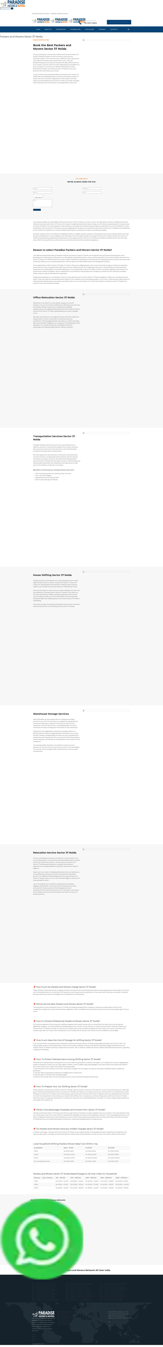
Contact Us (89, 1320)
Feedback (102, 29)
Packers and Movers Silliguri (45, 1298)
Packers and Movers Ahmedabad (47, 1300)
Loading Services (65, 1322)
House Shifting (64, 1324)
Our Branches (75, 29)
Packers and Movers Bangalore (47, 1290)
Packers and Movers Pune (45, 1292)
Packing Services (65, 1320)
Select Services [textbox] (39, 197)
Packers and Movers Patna (79, 1288)
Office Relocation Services (68, 1318)
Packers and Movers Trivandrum (115, 1288)
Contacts (113, 29)
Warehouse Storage (66, 1316)
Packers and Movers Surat (113, 1298)
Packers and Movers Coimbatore (115, 1290)
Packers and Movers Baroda (80, 1298)
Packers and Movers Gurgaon (80, 1292)
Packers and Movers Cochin (113, 1286)
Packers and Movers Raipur (45, 1296)
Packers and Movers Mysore (114, 1294)
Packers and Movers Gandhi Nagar (82, 1300)
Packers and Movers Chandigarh (81, 1294)
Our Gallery (89, 29)
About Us (48, 29)
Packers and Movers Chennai (46, 1284)
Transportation (64, 1314)
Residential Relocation (67, 1312)
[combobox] (38, 196)
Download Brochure (119, 22)
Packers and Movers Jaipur (45, 1288)
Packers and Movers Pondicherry (115, 1284)
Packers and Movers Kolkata (46, 1286)
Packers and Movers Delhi (79, 1286)
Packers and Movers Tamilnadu (115, 1296)
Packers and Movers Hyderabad (81, 1284)
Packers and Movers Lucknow (80, 1290)
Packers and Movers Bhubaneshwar (82, 1296)
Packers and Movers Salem (113, 1292)
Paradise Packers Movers (53, 1344)
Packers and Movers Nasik (113, 1300)
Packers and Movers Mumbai (46, 1294)
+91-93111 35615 (90, 23)
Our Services (60, 29)
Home (38, 29)
